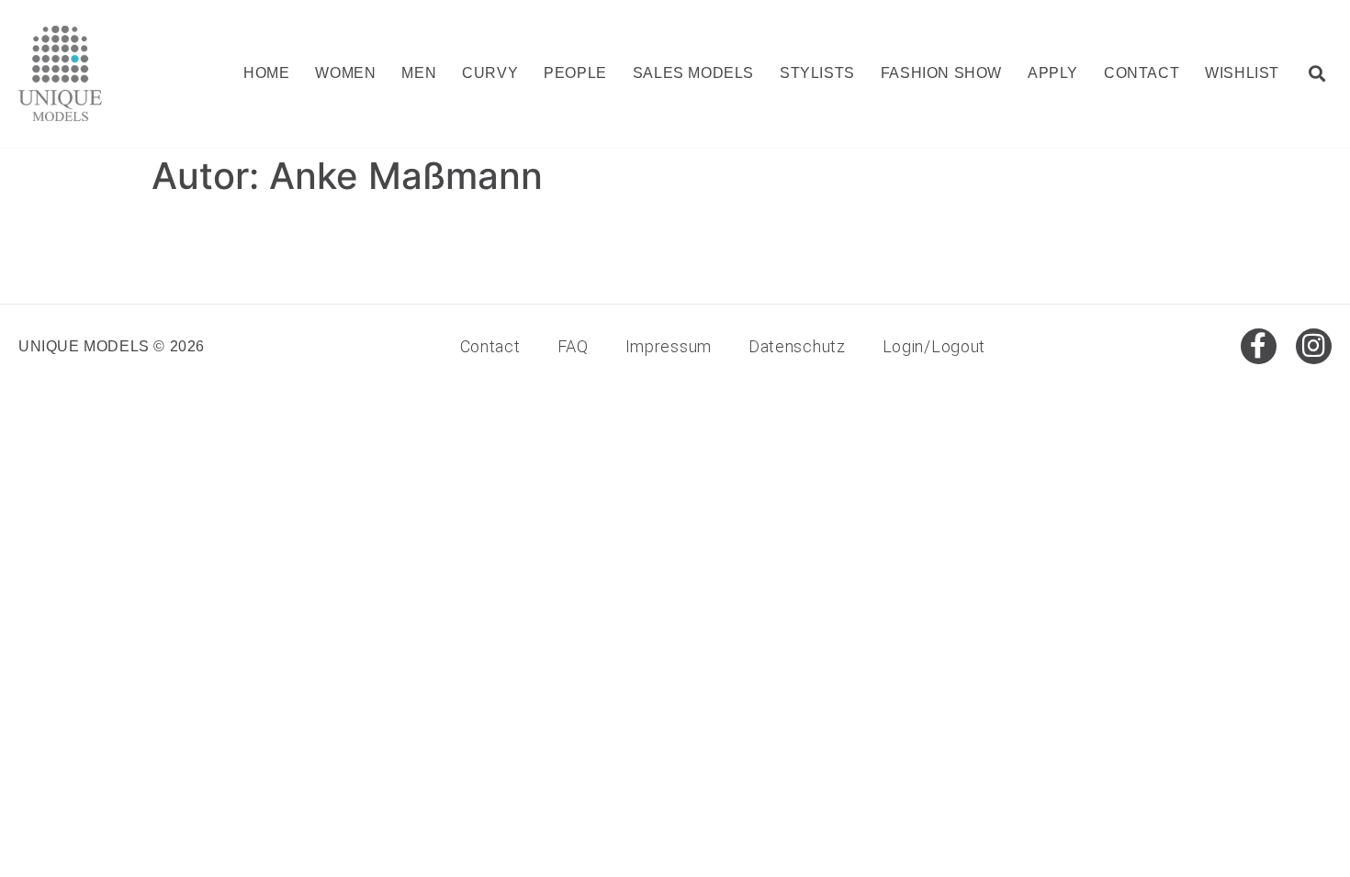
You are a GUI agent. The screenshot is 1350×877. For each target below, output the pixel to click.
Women (345, 73)
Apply (1053, 73)
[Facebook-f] (1259, 346)
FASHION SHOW (941, 73)
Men (418, 73)
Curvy (490, 73)
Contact (1141, 73)
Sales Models (693, 73)
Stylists (817, 73)
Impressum (668, 346)
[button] (1316, 74)
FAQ (573, 346)
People (575, 73)
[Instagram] (1314, 346)
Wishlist (1242, 73)
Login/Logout (934, 346)
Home (266, 73)
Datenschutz (797, 346)
